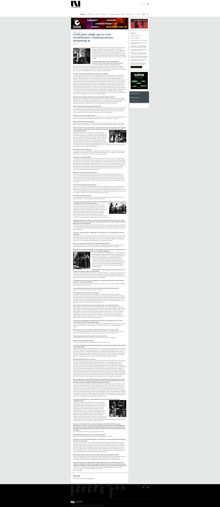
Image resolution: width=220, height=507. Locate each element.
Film (97, 14)
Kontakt (111, 494)
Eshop (129, 14)
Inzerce (111, 491)
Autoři (111, 493)
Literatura (90, 14)
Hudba (82, 14)
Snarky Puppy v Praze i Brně (136, 35)
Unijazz (111, 495)
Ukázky (78, 491)
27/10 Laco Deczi (135, 97)
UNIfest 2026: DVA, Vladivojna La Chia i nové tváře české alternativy (139, 43)
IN (142, 4)
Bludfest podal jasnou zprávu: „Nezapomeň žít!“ (139, 40)
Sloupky (102, 491)
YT (148, 4)
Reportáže (72, 491)
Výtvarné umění (113, 14)
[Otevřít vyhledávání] (147, 14)
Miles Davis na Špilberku (135, 38)
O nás (110, 487)
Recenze (72, 490)
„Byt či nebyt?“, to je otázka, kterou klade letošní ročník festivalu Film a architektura (139, 50)
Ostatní (72, 495)
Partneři (111, 497)
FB (145, 4)
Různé (123, 14)
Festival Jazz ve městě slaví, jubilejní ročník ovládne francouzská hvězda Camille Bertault (138, 64)
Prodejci (111, 490)
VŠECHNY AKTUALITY (136, 67)
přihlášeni (91, 478)
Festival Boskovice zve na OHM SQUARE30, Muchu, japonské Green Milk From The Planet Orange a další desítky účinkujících (138, 47)
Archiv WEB (117, 487)
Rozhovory (75, 32)
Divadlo (103, 14)
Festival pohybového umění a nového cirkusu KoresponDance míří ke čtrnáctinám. (138, 60)
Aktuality (133, 33)
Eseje (72, 493)
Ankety (72, 494)
